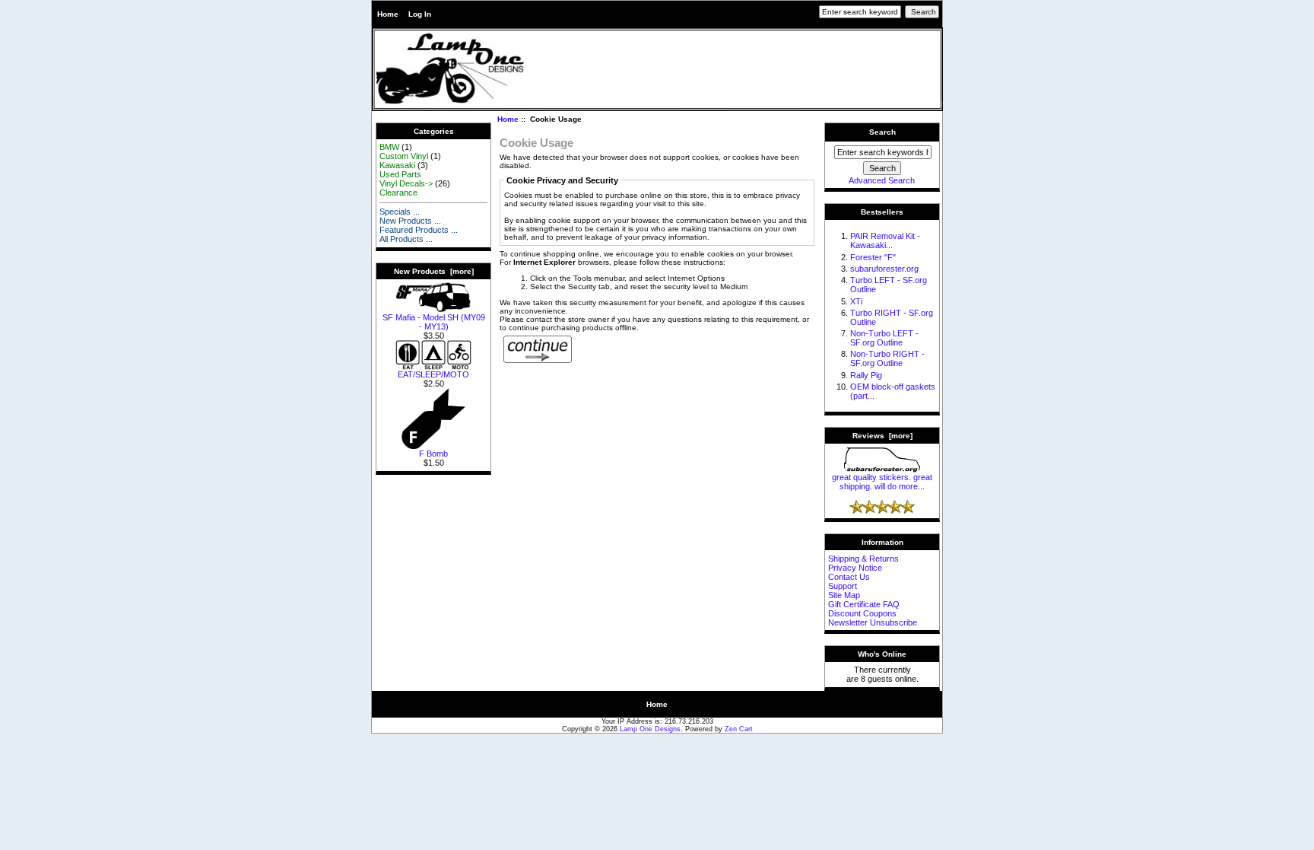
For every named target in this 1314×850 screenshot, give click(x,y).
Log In (419, 14)
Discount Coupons (862, 613)
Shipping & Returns (863, 558)
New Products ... (410, 220)
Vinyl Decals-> (406, 183)
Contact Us (849, 576)
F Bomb (433, 453)
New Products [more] (434, 271)
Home (387, 14)
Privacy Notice (855, 567)
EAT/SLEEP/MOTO (433, 374)
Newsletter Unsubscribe (872, 622)
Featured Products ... (418, 229)
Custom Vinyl (403, 156)
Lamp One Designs (650, 729)
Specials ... (399, 211)
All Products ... (406, 239)
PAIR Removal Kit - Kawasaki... (885, 240)
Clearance (398, 192)
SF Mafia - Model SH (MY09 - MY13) (433, 322)
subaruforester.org (884, 268)
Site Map (844, 595)
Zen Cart (739, 729)
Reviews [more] (882, 435)
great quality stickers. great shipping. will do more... (882, 482)
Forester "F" (873, 257)
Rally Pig (866, 375)
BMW (389, 146)
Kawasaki (397, 165)
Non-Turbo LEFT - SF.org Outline (884, 338)
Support (842, 586)
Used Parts (400, 174)
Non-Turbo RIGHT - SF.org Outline (887, 358)
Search (882, 132)
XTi (856, 301)
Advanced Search (882, 180)
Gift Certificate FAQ (864, 604)
